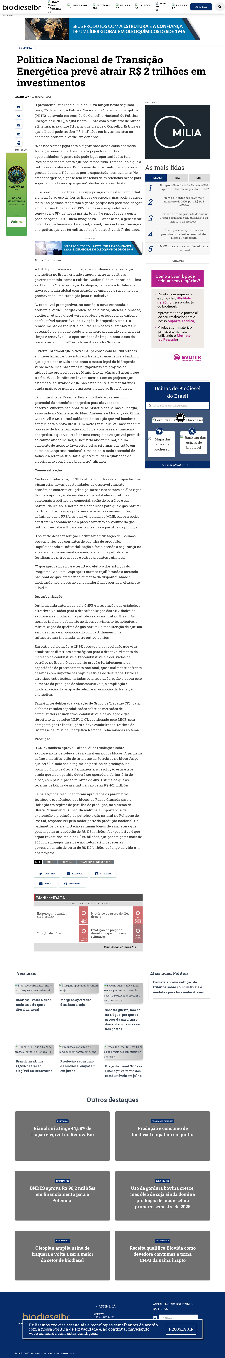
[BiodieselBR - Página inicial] (21, 6)
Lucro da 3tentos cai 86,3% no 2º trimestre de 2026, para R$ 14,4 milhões (184, 201)
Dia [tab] (177, 178)
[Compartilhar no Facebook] (18, 124)
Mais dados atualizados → (122, 947)
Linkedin (105, 873)
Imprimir (74, 883)
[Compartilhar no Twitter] (18, 115)
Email (48, 883)
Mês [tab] (199, 178)
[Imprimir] (18, 142)
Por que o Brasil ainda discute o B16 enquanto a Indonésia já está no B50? (184, 187)
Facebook (77, 873)
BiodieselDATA (50, 897)
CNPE (49, 862)
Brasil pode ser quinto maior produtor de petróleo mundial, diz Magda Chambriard (184, 233)
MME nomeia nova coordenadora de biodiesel (184, 248)
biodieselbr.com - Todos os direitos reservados (52, 1353)
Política (66, 862)
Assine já (201, 6)
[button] (102, 6)
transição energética (95, 862)
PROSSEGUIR (181, 1329)
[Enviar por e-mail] (18, 106)
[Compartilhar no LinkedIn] (18, 133)
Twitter (49, 873)
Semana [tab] (156, 178)
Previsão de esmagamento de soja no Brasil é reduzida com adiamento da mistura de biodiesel (183, 217)
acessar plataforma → (177, 465)
